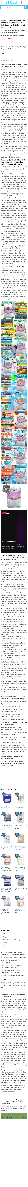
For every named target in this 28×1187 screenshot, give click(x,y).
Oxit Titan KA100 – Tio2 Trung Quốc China (7, 847)
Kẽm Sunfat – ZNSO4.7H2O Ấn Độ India (20, 911)
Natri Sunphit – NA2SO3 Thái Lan (21, 889)
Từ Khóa (3, 57)
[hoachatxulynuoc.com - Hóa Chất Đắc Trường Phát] (14, 2)
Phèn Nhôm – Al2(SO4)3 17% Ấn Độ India (21, 806)
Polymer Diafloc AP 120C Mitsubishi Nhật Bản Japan (20, 848)
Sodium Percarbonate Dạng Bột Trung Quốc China (20, 869)
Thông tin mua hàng (7, 60)
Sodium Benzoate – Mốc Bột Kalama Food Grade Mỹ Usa (21, 827)
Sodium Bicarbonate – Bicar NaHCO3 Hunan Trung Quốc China (6, 890)
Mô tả (3, 53)
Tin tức (5, 943)
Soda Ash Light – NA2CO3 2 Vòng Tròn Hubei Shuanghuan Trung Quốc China (6, 911)
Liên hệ (5, 945)
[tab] (14, 53)
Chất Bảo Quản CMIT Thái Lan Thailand (6, 806)
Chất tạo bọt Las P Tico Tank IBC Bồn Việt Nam (7, 826)
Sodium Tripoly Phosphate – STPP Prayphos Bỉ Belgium (6, 869)
